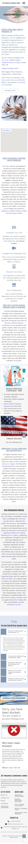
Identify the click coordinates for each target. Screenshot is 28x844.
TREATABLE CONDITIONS (5, 807)
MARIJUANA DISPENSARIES (19, 795)
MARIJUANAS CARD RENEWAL (21, 813)
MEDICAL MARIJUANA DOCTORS (18, 800)
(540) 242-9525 (7, 579)
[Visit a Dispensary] (14, 285)
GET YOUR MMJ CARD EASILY (19, 805)
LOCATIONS (4, 803)
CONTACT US (5, 798)
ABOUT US (4, 795)
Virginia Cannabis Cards (10, 68)
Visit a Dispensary (14, 290)
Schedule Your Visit (14, 233)
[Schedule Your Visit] (14, 227)
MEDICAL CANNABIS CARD (21, 809)
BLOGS (3, 800)
